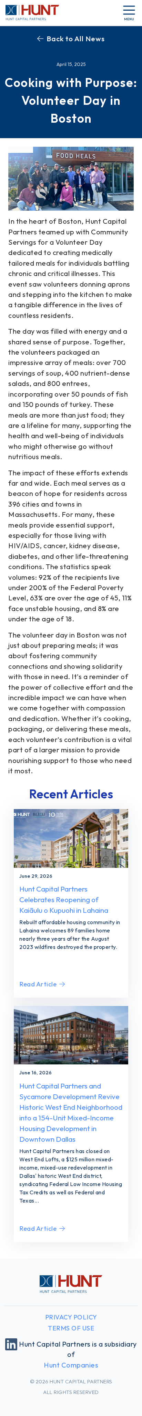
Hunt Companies (71, 1365)
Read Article (38, 984)
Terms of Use (71, 1328)
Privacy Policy (71, 1317)
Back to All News (76, 38)
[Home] (32, 12)
